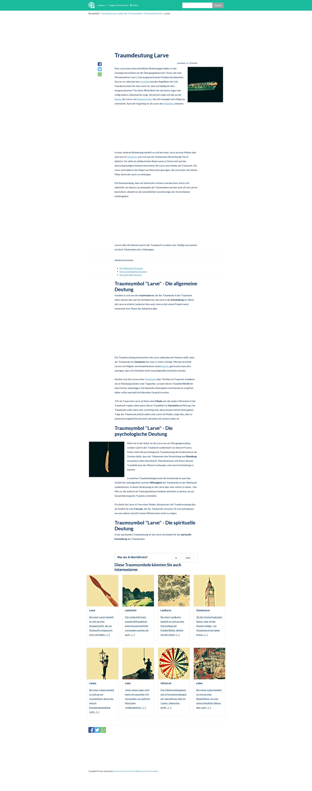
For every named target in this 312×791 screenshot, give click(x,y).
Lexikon (101, 5)
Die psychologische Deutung (133, 271)
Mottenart (150, 379)
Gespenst (132, 156)
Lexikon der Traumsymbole (129, 13)
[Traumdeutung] (91, 5)
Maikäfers (169, 103)
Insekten (144, 81)
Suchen (218, 5)
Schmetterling (144, 99)
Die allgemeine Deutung (131, 268)
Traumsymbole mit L (153, 13)
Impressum (118, 771)
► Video (134, 5)
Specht (165, 366)
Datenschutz (129, 771)
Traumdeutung (108, 13)
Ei (137, 77)
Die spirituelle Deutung (130, 274)
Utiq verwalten (152, 771)
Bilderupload (140, 771)
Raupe (118, 99)
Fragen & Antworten (118, 5)
